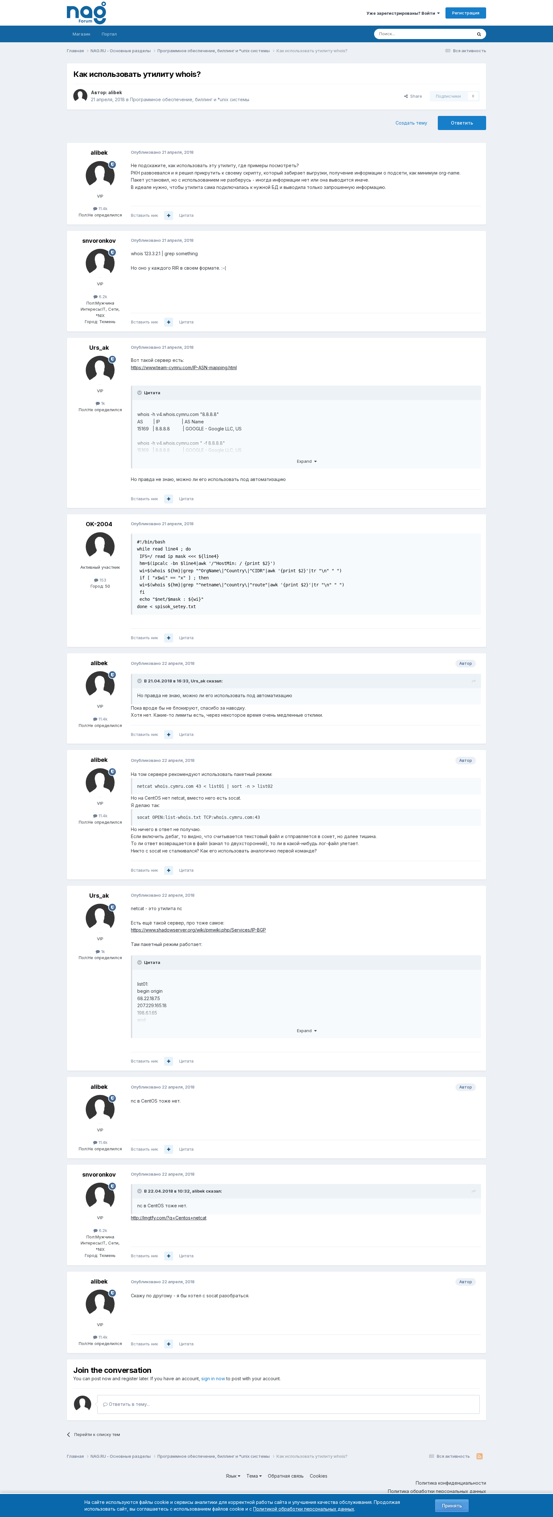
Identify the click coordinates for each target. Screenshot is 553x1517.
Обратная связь (286, 1476)
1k (102, 403)
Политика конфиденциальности (451, 1483)
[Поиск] (479, 34)
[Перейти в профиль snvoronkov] (100, 263)
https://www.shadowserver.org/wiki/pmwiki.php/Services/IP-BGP (198, 930)
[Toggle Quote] (140, 392)
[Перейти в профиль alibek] (80, 96)
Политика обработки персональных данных (437, 1491)
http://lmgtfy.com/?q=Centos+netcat (168, 1217)
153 (102, 580)
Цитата (186, 215)
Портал (109, 34)
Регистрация (465, 12)
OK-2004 (99, 524)
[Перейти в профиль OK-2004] (100, 546)
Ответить (462, 123)
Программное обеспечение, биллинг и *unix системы (189, 99)
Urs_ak (99, 347)
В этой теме (452, 33)
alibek (115, 92)
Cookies (318, 1476)
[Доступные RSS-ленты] (479, 1456)
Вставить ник (144, 215)
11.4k (102, 208)
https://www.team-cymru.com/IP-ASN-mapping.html (184, 367)
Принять (452, 1505)
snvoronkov (99, 240)
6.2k (102, 296)
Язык (232, 1476)
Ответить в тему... (129, 1404)
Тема (252, 1476)
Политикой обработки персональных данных (303, 1509)
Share (415, 96)
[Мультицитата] (168, 215)
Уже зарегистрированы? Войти (401, 13)
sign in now (213, 1378)
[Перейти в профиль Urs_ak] (100, 370)
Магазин (81, 34)
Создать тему (411, 123)
